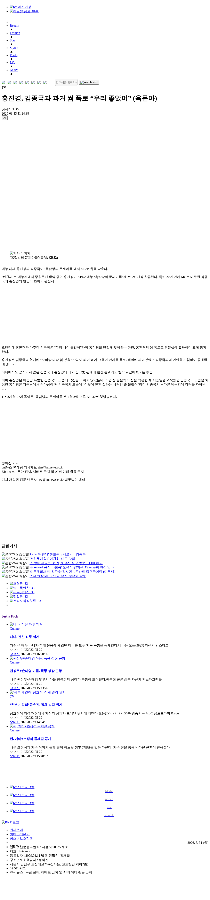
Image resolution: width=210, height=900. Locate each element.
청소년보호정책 (21, 838)
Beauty (14, 25)
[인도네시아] (45, 82)
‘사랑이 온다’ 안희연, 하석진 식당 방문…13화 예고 (66, 563)
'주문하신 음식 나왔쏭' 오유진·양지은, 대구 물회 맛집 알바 (72, 567)
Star (12, 40)
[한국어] (4, 82)
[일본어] (16, 82)
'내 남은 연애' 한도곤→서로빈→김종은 (58, 554)
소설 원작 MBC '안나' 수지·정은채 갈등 (58, 576)
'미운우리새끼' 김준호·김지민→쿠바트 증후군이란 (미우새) (72, 571)
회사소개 (16, 830)
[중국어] (22, 82)
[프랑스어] (28, 82)
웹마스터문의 (20, 834)
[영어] (10, 82)
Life (12, 62)
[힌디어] (39, 82)
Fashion (15, 33)
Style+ (14, 47)
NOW (14, 70)
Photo (13, 55)
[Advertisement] (18, 185)
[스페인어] (34, 82)
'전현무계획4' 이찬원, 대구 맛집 (52, 558)
